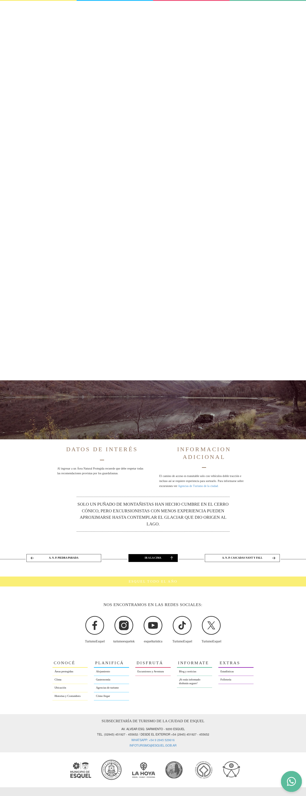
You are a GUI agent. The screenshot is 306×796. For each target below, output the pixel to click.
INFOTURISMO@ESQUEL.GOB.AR (153, 745)
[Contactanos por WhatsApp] (291, 781)
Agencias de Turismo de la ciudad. (198, 486)
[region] (153, 622)
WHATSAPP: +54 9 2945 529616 (153, 740)
